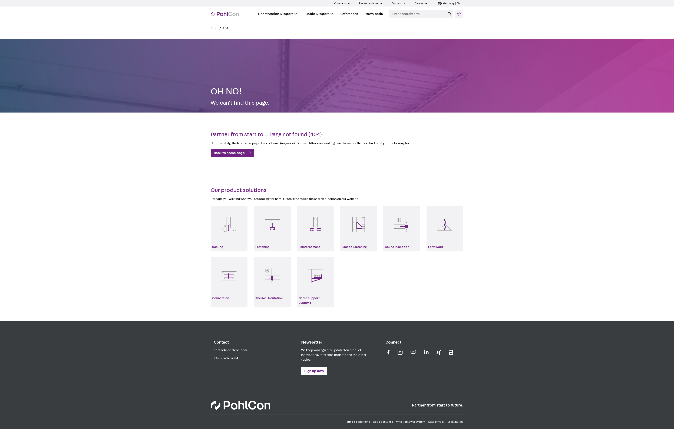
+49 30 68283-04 (226, 358)
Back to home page (229, 153)
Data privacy (436, 421)
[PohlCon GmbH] (388, 352)
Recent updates (369, 3)
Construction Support (275, 14)
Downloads (373, 14)
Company (340, 3)
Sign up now (314, 371)
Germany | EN (451, 3)
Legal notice (455, 421)
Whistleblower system (410, 421)
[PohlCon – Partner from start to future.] (225, 14)
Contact (397, 3)
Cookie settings (383, 421)
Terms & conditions (357, 421)
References (349, 14)
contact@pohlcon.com (230, 350)
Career (419, 3)
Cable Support (317, 14)
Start (214, 28)
